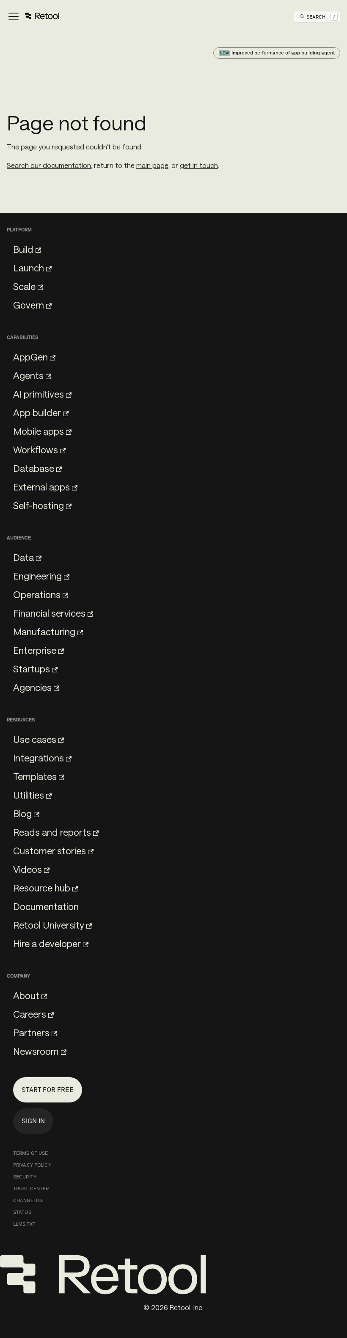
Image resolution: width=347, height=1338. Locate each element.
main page (152, 165)
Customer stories (49, 850)
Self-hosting (38, 505)
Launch (28, 267)
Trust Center (31, 1188)
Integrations (38, 757)
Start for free (48, 1090)
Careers (29, 1013)
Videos (27, 869)
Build (23, 249)
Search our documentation (49, 165)
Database (33, 468)
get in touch (199, 165)
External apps (41, 486)
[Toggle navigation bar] (33, 17)
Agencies (32, 687)
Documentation (46, 906)
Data (23, 557)
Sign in (33, 1121)
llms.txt (24, 1224)
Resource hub (41, 887)
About (26, 995)
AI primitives (38, 393)
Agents (28, 375)
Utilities (28, 794)
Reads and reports (52, 831)
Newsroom (36, 1050)
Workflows (35, 449)
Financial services (49, 612)
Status (22, 1212)
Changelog (28, 1200)
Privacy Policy (32, 1164)
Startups (31, 668)
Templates (35, 776)
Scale (24, 286)
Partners (31, 1032)
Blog (22, 813)
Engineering (37, 575)
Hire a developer (47, 943)
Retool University (48, 924)
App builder (37, 412)
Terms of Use (30, 1153)
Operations (37, 594)
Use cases (34, 739)
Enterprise (34, 650)
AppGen (30, 356)
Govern (28, 304)
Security (24, 1176)
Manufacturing (44, 631)
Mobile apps (38, 430)
